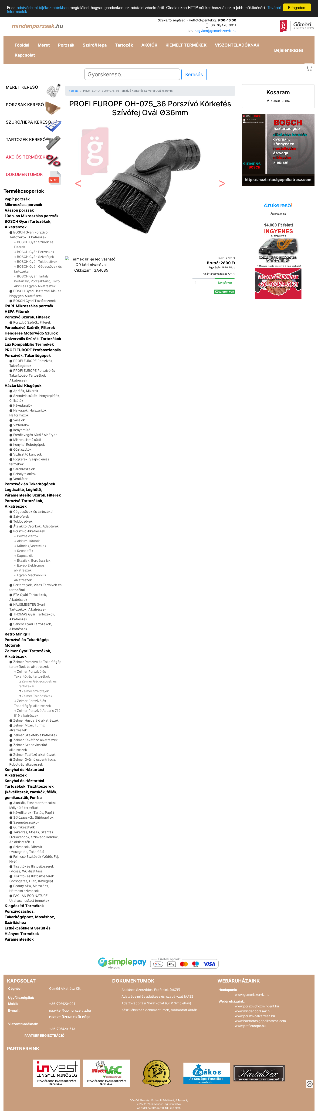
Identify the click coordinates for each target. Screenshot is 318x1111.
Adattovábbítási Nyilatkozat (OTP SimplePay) (156, 1003)
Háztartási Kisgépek (23, 385)
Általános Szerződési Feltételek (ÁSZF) (151, 990)
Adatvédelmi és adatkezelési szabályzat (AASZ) (158, 996)
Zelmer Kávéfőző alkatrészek (35, 740)
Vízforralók (21, 425)
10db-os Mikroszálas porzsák (31, 215)
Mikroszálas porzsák (23, 204)
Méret (44, 45)
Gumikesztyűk (24, 827)
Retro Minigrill (17, 634)
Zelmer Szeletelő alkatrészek (35, 735)
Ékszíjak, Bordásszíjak (34, 560)
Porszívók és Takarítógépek (30, 484)
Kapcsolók (25, 555)
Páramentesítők (19, 939)
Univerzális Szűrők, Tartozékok (33, 338)
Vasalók (19, 420)
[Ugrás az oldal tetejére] (309, 1084)
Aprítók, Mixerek (25, 391)
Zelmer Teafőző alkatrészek (34, 754)
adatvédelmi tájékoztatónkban (42, 7)
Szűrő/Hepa (95, 45)
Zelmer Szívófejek (35, 691)
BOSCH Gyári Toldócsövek (37, 261)
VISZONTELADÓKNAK (237, 45)
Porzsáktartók (27, 536)
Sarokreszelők (24, 469)
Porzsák (66, 45)
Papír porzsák (17, 199)
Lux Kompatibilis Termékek (29, 344)
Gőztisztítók (22, 449)
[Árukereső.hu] (278, 207)
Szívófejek (21, 516)
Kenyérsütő (21, 430)
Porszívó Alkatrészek (29, 531)
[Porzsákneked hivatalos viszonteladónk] (156, 1072)
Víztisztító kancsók (27, 454)
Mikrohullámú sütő (27, 440)
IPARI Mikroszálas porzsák (29, 306)
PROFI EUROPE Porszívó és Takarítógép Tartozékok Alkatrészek (32, 375)
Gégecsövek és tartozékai (33, 511)
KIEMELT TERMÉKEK (186, 45)
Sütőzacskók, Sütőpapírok (33, 817)
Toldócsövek (23, 521)
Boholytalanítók (25, 474)
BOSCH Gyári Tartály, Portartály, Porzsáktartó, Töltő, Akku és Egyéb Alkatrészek (37, 281)
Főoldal (22, 45)
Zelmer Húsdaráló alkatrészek (36, 720)
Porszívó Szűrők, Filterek (27, 317)
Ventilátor (20, 479)
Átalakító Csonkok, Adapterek (36, 526)
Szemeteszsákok (26, 822)
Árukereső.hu (278, 214)
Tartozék (124, 45)
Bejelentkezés (288, 50)
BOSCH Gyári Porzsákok (35, 252)
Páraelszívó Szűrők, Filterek (30, 327)
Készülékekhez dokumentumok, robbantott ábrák (159, 1010)
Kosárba (225, 282)
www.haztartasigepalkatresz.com (260, 1021)
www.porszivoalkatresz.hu (255, 1016)
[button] (78, 184)
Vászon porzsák (19, 210)
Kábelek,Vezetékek (31, 546)
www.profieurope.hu (250, 1026)
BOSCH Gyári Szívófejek (35, 257)
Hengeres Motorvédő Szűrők (31, 333)
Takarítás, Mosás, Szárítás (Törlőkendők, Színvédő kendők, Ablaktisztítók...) (34, 837)
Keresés (194, 74)
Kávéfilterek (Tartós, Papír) (33, 812)
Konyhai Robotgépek (29, 444)
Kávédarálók (22, 405)
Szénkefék (25, 551)
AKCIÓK (149, 45)
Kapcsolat (25, 55)
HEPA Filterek (17, 311)
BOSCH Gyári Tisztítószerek (34, 301)
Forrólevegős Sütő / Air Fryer (35, 435)
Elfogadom (297, 7)
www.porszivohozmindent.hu (257, 1006)
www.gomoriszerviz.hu (252, 994)
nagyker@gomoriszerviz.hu (215, 31)
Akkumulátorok (28, 541)
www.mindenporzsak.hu (253, 1011)
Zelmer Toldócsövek (37, 696)
